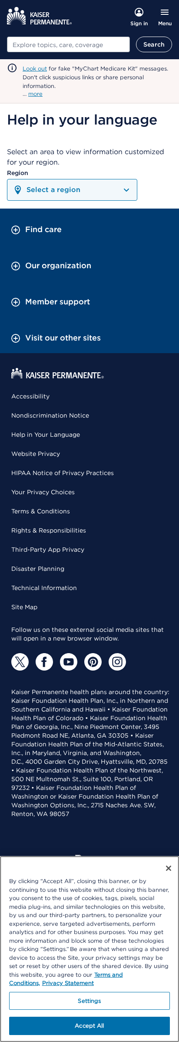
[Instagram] (117, 662)
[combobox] (68, 44)
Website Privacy (35, 453)
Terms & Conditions (40, 511)
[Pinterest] (93, 662)
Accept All (89, 1025)
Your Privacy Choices (43, 492)
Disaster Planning (37, 568)
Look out (35, 68)
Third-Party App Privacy (47, 549)
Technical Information (44, 587)
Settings (89, 1001)
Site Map (24, 607)
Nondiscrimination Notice (50, 415)
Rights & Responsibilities (48, 530)
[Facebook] (44, 662)
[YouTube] (68, 662)
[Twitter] (20, 662)
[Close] (168, 868)
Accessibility (30, 396)
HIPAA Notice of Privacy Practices (62, 472)
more (35, 94)
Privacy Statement (68, 983)
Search (154, 44)
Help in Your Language (45, 434)
